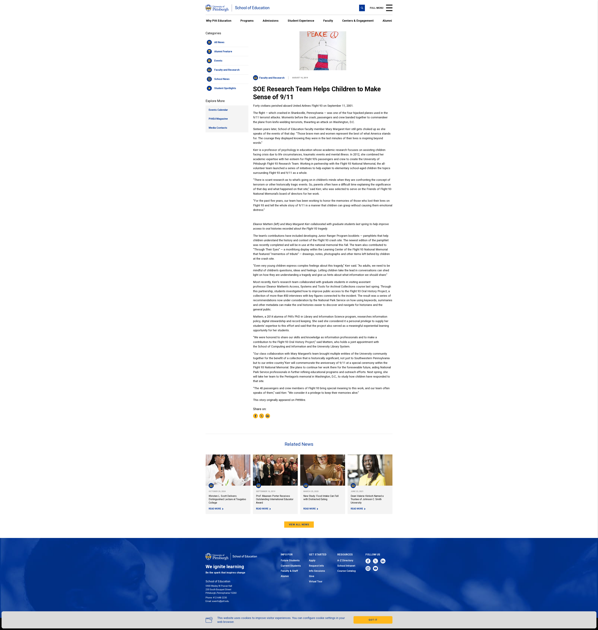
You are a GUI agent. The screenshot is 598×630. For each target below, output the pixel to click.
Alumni (387, 20)
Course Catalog (346, 570)
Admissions (270, 20)
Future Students (290, 560)
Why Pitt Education (218, 20)
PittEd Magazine (218, 118)
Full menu (377, 8)
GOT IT (373, 619)
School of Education (252, 8)
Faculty (328, 20)
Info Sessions (317, 570)
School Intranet (346, 565)
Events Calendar (218, 109)
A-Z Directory (345, 560)
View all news (299, 524)
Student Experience (301, 20)
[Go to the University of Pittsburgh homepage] (217, 8)
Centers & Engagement (358, 20)
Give (311, 576)
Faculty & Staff (289, 570)
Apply (312, 560)
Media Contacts (218, 127)
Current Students (291, 565)
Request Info (316, 565)
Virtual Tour (315, 581)
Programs (247, 20)
